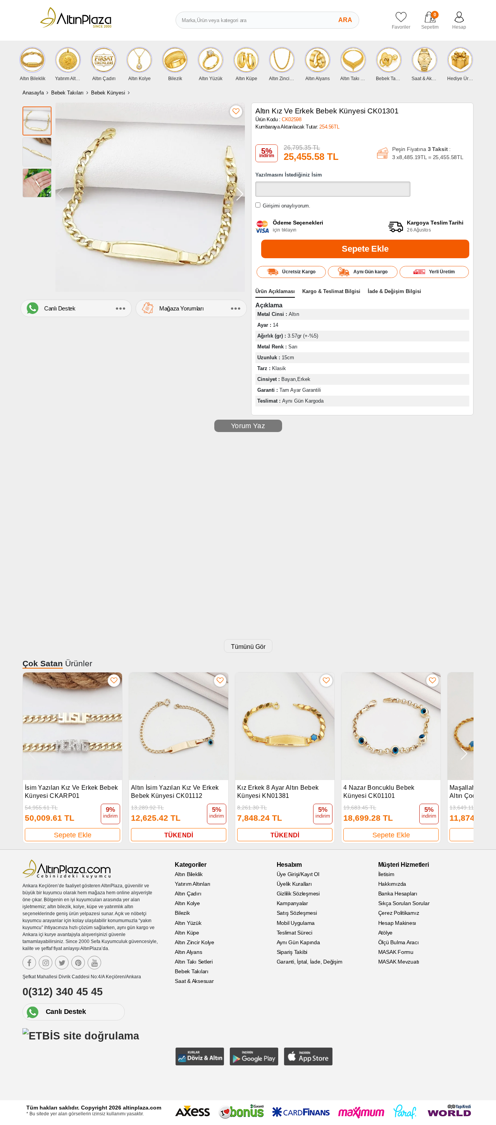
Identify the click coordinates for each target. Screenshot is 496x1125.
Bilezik (182, 913)
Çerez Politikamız (398, 913)
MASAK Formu (395, 952)
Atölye (385, 932)
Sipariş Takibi (292, 952)
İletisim (386, 874)
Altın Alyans (188, 952)
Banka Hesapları (397, 893)
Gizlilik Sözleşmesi (298, 893)
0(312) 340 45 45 (62, 992)
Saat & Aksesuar (194, 981)
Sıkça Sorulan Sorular (404, 903)
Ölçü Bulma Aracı (398, 942)
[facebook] (29, 962)
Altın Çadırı (188, 893)
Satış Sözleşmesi (297, 913)
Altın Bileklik (189, 874)
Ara (345, 20)
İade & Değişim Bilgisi (394, 291)
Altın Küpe (187, 932)
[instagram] (45, 962)
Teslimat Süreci (294, 932)
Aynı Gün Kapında (298, 942)
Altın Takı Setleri (194, 962)
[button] (240, 193)
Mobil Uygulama (296, 923)
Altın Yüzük (188, 923)
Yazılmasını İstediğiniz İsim (288, 175)
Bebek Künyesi (108, 93)
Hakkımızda (392, 884)
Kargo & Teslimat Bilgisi (331, 291)
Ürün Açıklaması (275, 291)
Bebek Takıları (67, 93)
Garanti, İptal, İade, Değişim (310, 962)
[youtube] (94, 962)
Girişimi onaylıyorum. (286, 206)
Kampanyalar (292, 903)
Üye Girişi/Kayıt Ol (298, 874)
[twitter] (62, 962)
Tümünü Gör (248, 646)
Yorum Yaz (248, 426)
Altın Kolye (187, 903)
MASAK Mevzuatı (399, 962)
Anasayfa (33, 93)
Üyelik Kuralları (294, 884)
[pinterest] (78, 962)
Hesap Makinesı (397, 923)
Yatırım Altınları (192, 884)
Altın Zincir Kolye (194, 942)
